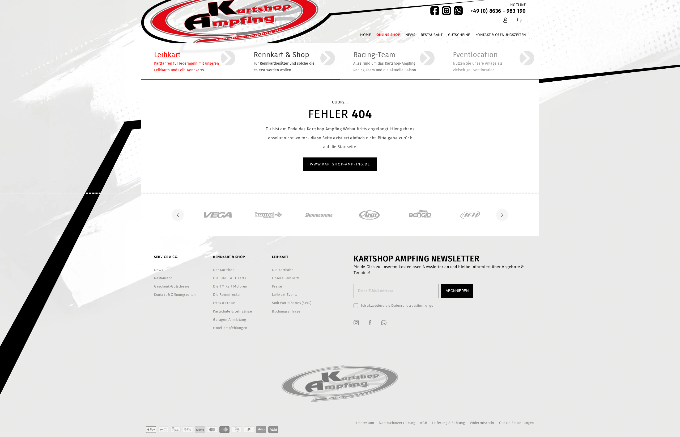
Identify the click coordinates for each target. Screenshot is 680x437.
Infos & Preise (224, 303)
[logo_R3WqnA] (223, 215)
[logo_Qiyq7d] (324, 215)
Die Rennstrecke (226, 295)
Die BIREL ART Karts (229, 278)
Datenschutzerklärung (397, 423)
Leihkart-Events (284, 295)
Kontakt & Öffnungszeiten (175, 295)
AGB (423, 423)
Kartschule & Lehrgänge (232, 311)
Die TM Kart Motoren (230, 286)
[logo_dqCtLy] (374, 215)
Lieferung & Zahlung (448, 423)
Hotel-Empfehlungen (230, 328)
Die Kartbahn (282, 270)
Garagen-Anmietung (229, 320)
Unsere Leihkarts (286, 278)
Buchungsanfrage (286, 311)
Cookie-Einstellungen (516, 423)
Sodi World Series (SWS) (292, 303)
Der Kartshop (223, 270)
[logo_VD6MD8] (273, 215)
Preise (277, 286)
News (158, 270)
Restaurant (163, 278)
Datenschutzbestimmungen (413, 305)
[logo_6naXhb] (425, 215)
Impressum (365, 423)
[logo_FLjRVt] (475, 215)
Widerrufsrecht (482, 423)
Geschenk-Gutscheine (171, 286)
